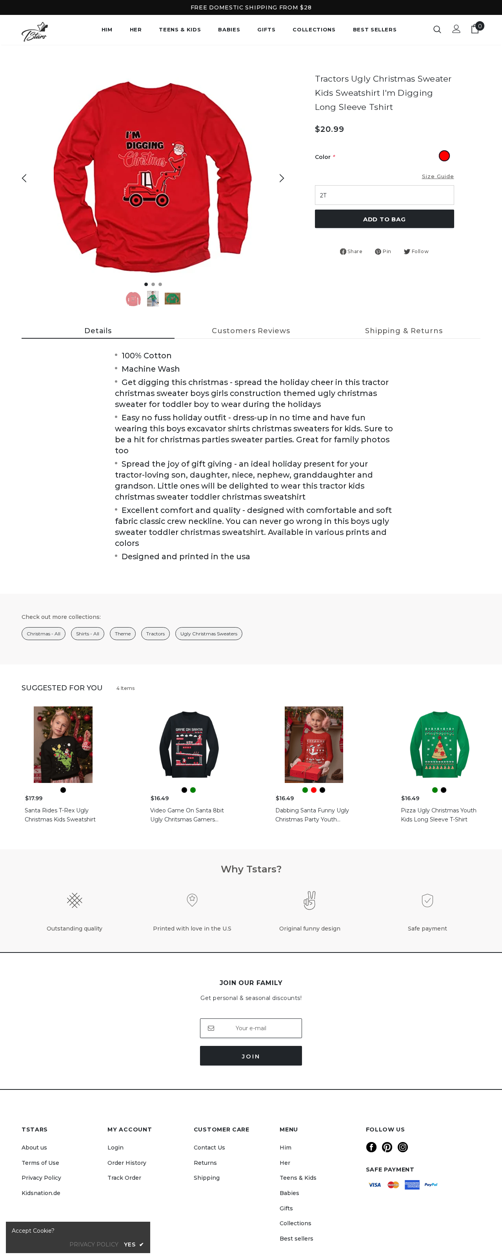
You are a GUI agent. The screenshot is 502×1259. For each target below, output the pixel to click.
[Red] (313, 790)
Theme (123, 634)
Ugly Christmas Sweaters (208, 634)
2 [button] (153, 284)
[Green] (193, 790)
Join (251, 1056)
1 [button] (146, 284)
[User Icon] (456, 29)
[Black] (63, 790)
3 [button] (160, 284)
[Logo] (49, 32)
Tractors (155, 634)
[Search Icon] (437, 29)
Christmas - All (43, 634)
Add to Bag (384, 219)
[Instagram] (402, 1147)
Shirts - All (87, 634)
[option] (153, 171)
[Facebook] (371, 1147)
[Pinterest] (387, 1147)
